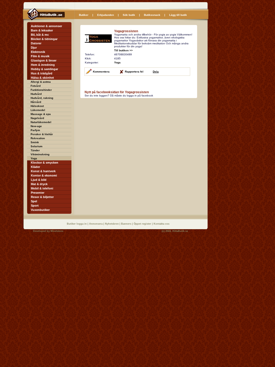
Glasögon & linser (43, 60)
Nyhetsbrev (112, 223)
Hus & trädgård (41, 73)
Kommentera (101, 71)
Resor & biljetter (42, 197)
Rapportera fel (134, 71)
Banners (126, 223)
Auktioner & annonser (46, 26)
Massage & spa (41, 114)
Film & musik (40, 56)
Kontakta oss (161, 223)
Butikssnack (152, 14)
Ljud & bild (38, 179)
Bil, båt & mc (40, 34)
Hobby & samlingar (44, 69)
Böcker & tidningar (44, 39)
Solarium (36, 146)
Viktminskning (40, 154)
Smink (35, 142)
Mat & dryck (39, 184)
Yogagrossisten (126, 31)
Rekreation (38, 138)
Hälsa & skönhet (42, 77)
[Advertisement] (125, 136)
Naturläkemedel (41, 122)
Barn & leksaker (42, 30)
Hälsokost (37, 106)
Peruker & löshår (42, 134)
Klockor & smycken (44, 162)
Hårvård (36, 101)
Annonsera (96, 223)
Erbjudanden (105, 14)
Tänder (35, 150)
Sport (35, 205)
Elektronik (38, 51)
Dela (156, 71)
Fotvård (36, 85)
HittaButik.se (180, 231)
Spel (34, 201)
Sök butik (129, 14)
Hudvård (36, 93)
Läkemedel (38, 110)
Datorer (36, 43)
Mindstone (56, 231)
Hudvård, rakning (42, 97)
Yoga (34, 158)
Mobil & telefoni (42, 188)
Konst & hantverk (43, 171)
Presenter (37, 192)
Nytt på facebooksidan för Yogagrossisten (117, 92)
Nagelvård (37, 118)
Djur (34, 47)
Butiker (83, 14)
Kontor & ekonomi (44, 175)
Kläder (35, 166)
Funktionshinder (41, 89)
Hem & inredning (43, 64)
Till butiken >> (123, 50)
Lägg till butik (178, 14)
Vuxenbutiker (40, 209)
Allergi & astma (41, 81)
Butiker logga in (77, 223)
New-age (36, 126)
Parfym (35, 130)
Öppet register (143, 223)
